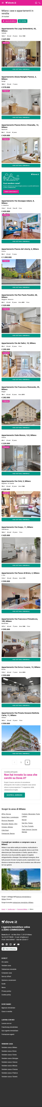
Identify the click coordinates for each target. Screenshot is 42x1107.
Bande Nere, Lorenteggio (10, 817)
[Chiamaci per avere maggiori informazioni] (39, 3)
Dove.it (3, 909)
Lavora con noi (6, 1023)
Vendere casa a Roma (9, 1051)
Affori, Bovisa (6, 814)
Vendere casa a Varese (9, 1062)
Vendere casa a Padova (10, 1073)
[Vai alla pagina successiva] (27, 762)
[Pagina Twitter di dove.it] (14, 945)
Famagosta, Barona (8, 833)
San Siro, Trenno (27, 823)
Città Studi (5, 830)
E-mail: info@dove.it (21, 937)
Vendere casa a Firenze (10, 1069)
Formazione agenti (8, 1034)
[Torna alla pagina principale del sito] (10, 3)
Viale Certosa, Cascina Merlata (29, 831)
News (4, 987)
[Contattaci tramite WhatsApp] (36, 3)
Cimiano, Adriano (7, 827)
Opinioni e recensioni (9, 980)
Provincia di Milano (22, 909)
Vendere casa (6, 965)
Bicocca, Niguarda (8, 820)
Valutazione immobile (9, 969)
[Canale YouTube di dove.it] (18, 945)
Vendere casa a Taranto (9, 1077)
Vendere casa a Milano (9, 1047)
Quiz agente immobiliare (10, 1031)
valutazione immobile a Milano (23, 902)
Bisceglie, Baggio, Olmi (9, 824)
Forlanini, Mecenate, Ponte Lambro (31, 815)
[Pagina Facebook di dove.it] (3, 945)
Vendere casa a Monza (9, 1066)
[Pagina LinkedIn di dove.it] (6, 945)
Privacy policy (6, 991)
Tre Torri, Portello (28, 826)
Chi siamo (5, 962)
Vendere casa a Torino (9, 1055)
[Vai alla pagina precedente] (14, 762)
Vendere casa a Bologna (10, 1058)
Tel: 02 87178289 (7, 937)
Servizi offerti (6, 976)
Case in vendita (7, 1011)
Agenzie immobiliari (8, 1008)
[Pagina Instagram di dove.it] (10, 945)
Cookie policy (6, 995)
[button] (21, 49)
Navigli (24, 820)
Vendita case (11, 909)
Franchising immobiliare (10, 1027)
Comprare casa (7, 973)
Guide (3, 984)
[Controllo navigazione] (3, 3)
